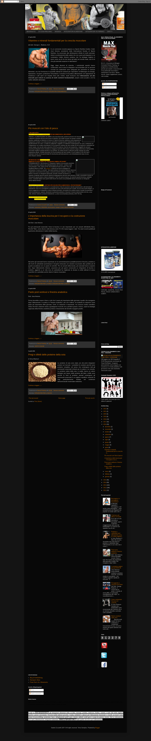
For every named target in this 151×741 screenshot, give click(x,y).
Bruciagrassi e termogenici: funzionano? (115, 500)
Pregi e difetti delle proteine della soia (46, 354)
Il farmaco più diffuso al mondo (116, 516)
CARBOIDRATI (45, 134)
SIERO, (31, 134)
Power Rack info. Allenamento (39, 682)
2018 (105, 419)
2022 (105, 408)
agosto (107, 437)
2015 (105, 480)
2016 (105, 424)
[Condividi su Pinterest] (76, 89)
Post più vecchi (90, 398)
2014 (105, 482)
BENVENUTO (31, 31)
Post (105, 84)
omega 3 (58, 207)
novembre (108, 429)
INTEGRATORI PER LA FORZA (43, 283)
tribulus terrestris (69, 207)
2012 (105, 487)
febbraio (107, 474)
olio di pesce (51, 207)
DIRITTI (109, 31)
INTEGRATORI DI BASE (41, 91)
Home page (61, 398)
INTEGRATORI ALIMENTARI (73, 31)
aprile (107, 447)
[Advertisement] (61, 108)
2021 (105, 411)
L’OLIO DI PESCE (45, 160)
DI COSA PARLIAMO (45, 31)
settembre (108, 434)
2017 (105, 422)
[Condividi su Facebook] (74, 89)
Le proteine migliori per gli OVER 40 (116, 567)
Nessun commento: (59, 88)
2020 (105, 414)
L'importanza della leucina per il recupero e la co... (113, 458)
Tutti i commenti (109, 87)
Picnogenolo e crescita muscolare (117, 583)
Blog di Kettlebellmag (36, 677)
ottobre (107, 432)
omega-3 (48, 168)
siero (62, 207)
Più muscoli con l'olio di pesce (43, 128)
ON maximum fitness (40, 199)
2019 (105, 416)
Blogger (97, 727)
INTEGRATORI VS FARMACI (94, 31)
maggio (107, 445)
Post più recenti (33, 398)
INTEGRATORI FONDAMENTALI (57, 91)
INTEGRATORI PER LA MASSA (61, 283)
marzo (107, 471)
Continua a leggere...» (34, 84)
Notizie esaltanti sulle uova (116, 616)
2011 (105, 490)
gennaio (107, 476)
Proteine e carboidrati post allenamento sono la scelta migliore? (116, 534)
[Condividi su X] (72, 89)
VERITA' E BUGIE (39, 346)
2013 (105, 485)
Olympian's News (35, 680)
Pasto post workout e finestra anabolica (47, 292)
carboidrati (37, 207)
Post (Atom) (38, 401)
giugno (107, 442)
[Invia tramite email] (68, 89)
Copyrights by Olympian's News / (38, 197)
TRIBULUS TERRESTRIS (36, 185)
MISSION (58, 31)
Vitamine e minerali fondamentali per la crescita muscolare (57, 40)
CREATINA (36, 134)
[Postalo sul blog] (70, 89)
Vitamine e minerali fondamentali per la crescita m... (113, 451)
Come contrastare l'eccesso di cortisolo (116, 601)
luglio (106, 439)
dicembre (108, 426)
